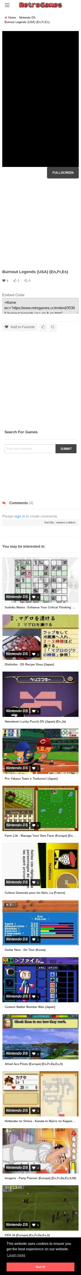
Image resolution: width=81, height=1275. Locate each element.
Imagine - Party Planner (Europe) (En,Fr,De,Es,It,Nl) (40, 1178)
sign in (19, 516)
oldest (71, 522)
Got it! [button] (40, 1267)
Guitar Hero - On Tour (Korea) (25, 950)
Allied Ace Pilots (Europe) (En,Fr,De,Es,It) (34, 1064)
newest (60, 522)
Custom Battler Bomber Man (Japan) (30, 1007)
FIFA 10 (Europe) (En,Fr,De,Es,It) (27, 1235)
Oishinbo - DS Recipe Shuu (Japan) (29, 664)
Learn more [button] (16, 1255)
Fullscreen (63, 172)
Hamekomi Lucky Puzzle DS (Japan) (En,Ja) (35, 721)
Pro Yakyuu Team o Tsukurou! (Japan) (31, 778)
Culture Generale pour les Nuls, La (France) (35, 892)
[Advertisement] (40, 224)
